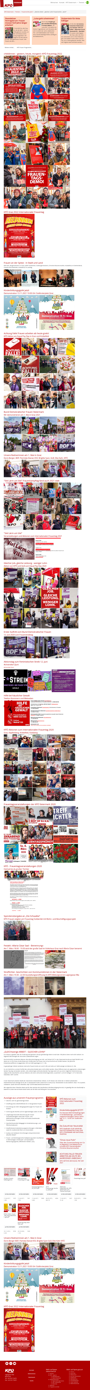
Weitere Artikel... (10, 47)
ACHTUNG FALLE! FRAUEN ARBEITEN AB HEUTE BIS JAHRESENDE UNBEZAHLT (71, 1156)
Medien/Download (54, 1379)
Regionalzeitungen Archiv (58, 1381)
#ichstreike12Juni (9, 667)
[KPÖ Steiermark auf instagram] (11, 1363)
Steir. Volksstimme (56, 1382)
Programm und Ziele (54, 1386)
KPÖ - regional (53, 1375)
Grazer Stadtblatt (74, 1382)
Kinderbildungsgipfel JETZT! (71, 1110)
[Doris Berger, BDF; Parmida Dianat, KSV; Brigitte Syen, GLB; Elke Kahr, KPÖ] (66, 1251)
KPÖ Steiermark (71, 2)
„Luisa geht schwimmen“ (44, 18)
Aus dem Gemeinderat (75, 1376)
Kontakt (61, 2)
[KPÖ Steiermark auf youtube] (15, 1363)
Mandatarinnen (56, 1376)
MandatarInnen (74, 1379)
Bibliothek (54, 1384)
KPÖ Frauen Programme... (24, 47)
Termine (52, 1373)
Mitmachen (54, 2)
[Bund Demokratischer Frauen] (15, 647)
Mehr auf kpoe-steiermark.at (51, 1370)
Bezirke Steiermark (56, 1378)
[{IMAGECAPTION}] (15, 66)
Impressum (31, 1377)
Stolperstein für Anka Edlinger (70, 19)
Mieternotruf (73, 1374)
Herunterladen (10, 1194)
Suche (31, 1381)
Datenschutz (31, 1373)
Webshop (52, 1385)
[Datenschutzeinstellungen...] (87, 2)
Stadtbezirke (73, 1377)
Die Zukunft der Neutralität (71, 1126)
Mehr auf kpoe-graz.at (74, 1370)
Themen (82, 2)
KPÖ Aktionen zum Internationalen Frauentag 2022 (71, 1101)
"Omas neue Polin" (68, 1140)
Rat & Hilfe (72, 1373)
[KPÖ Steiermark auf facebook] (7, 1363)
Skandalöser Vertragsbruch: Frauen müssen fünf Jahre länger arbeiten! (16, 21)
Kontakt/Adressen (74, 1380)
